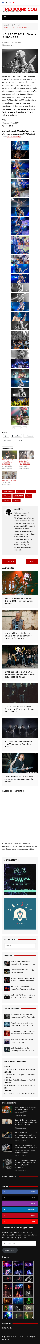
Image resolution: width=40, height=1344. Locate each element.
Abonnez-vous (10, 1250)
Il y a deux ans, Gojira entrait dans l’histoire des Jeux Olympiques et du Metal (23, 1032)
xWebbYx (7, 42)
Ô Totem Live (30, 1075)
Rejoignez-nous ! (9, 1176)
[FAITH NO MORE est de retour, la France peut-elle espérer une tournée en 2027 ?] (7, 996)
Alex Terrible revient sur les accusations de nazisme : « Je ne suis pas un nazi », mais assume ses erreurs (23, 963)
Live (29, 496)
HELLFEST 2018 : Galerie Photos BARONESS (8, 462)
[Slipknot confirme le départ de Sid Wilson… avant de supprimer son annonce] (7, 980)
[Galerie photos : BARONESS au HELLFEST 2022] (26, 455)
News (12, 45)
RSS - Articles (7, 1328)
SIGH (6, 1080)
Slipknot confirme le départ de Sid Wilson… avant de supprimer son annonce (23, 979)
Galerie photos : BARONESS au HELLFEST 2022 (24, 462)
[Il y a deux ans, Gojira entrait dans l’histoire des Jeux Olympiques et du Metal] (7, 1033)
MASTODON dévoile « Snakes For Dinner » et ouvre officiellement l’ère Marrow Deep (22, 1041)
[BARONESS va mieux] (9, 475)
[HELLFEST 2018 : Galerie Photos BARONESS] (9, 455)
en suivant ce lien (14, 137)
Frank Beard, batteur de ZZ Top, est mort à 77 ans (22, 971)
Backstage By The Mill (26, 1080)
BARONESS (9, 492)
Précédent (10, 561)
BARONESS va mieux (9, 480)
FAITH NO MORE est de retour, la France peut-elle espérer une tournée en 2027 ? (23, 996)
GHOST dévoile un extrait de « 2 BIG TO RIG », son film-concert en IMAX (19, 601)
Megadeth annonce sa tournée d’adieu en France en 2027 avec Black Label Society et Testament (23, 1024)
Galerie (7, 496)
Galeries (7, 45)
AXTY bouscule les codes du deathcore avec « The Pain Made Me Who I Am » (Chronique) (23, 1016)
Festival (31, 492)
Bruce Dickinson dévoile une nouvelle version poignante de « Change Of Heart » (18, 635)
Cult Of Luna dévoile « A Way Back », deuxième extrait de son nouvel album (19, 709)
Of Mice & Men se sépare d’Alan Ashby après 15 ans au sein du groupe (19, 779)
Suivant (30, 561)
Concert (21, 492)
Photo (7, 500)
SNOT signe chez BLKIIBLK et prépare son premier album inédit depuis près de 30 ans (20, 674)
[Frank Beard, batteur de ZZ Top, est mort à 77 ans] (7, 971)
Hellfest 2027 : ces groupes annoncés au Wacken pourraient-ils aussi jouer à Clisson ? (23, 988)
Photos (16, 500)
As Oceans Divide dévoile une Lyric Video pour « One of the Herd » (18, 744)
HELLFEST (19, 496)
